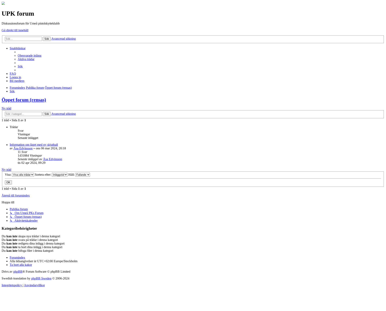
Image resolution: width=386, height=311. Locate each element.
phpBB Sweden (41, 278)
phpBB (18, 271)
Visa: (8, 174)
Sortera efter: (43, 174)
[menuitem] (29, 55)
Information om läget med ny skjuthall (34, 144)
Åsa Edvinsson (23, 148)
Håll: (71, 174)
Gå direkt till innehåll (15, 30)
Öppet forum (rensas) (24, 99)
